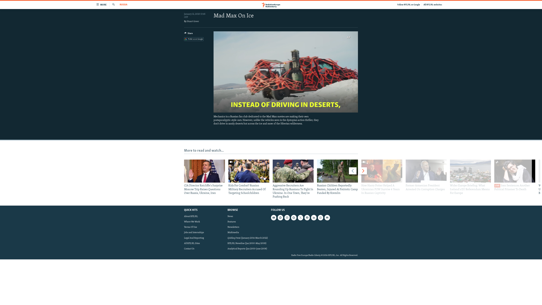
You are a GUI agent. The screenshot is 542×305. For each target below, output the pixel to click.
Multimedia (233, 233)
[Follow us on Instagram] (287, 217)
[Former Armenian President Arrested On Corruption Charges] (426, 171)
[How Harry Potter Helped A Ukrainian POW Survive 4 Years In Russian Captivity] (381, 171)
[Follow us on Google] (293, 217)
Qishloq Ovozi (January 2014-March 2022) (248, 238)
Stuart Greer (193, 21)
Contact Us (189, 249)
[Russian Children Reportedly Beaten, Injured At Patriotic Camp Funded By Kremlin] (337, 171)
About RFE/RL (191, 216)
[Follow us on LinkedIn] (313, 217)
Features (232, 222)
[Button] (188, 34)
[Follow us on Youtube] (273, 217)
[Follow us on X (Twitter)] (300, 217)
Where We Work (192, 222)
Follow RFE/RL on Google (408, 5)
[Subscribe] (327, 217)
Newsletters (233, 227)
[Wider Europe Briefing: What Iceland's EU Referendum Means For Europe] (470, 171)
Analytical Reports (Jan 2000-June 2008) (247, 249)
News (230, 216)
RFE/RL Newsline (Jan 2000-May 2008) (247, 243)
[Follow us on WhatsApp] (320, 217)
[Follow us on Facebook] (307, 217)
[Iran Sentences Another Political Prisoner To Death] (514, 171)
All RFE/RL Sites (192, 243)
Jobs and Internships (194, 233)
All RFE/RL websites (433, 5)
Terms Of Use (190, 227)
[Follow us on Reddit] (280, 217)
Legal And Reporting (194, 238)
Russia (123, 5)
